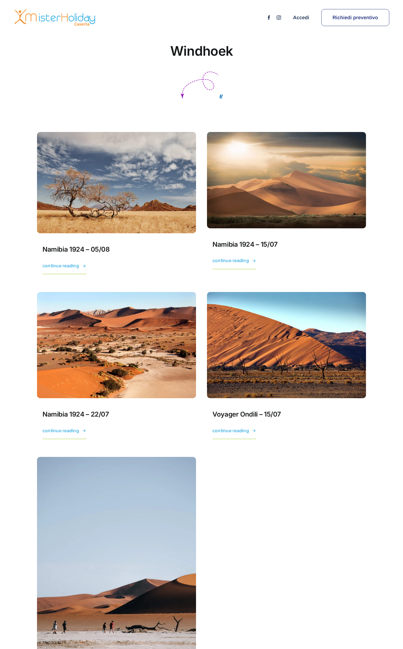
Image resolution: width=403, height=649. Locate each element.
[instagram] (279, 17)
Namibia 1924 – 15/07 (245, 244)
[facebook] (269, 17)
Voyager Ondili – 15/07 (246, 414)
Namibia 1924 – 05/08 (76, 249)
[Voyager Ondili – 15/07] (286, 295)
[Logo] (55, 10)
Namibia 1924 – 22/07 (75, 414)
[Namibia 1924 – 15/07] (286, 135)
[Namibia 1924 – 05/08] (116, 135)
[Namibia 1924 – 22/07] (116, 295)
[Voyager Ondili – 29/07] (116, 460)
